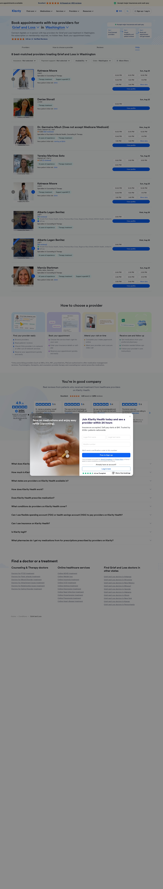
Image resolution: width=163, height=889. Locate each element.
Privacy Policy (119, 459)
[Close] (130, 416)
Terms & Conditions (106, 459)
